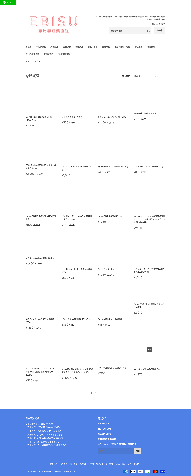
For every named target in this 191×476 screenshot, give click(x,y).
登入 (153, 24)
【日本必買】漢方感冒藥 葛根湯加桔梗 (42, 442)
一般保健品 (41, 46)
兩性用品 (138, 46)
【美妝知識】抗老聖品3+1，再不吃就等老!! (44, 434)
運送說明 (109, 464)
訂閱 (138, 451)
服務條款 (63, 464)
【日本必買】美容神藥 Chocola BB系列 (43, 427)
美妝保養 (67, 46)
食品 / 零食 (92, 46)
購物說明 (151, 46)
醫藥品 (28, 46)
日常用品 (106, 46)
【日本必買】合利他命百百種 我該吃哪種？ (44, 431)
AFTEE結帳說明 (96, 464)
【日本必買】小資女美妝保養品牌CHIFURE (44, 438)
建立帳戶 (162, 24)
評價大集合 (49, 54)
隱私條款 (73, 464)
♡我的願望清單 (32, 54)
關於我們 (53, 464)
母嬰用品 (79, 46)
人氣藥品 (54, 46)
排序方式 (126, 76)
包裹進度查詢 (64, 54)
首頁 (27, 61)
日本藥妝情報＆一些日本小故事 (39, 423)
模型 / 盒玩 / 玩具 (122, 46)
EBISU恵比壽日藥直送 (42, 471)
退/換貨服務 (120, 464)
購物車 (160, 30)
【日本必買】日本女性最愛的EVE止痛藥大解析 (46, 445)
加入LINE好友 (133, 464)
